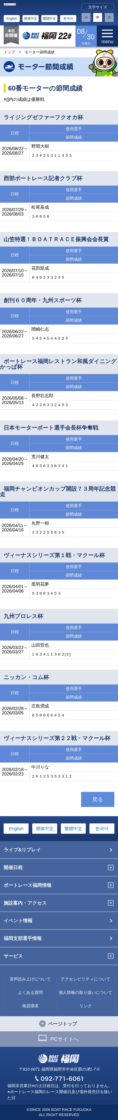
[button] (10, 4)
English (11, 18)
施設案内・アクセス (25, 903)
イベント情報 (18, 920)
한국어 (68, 18)
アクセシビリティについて (85, 979)
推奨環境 (30, 1006)
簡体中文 (30, 18)
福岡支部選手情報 (23, 938)
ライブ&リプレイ (22, 849)
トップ (9, 52)
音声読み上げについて (30, 979)
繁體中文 (49, 18)
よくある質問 (30, 992)
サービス (13, 956)
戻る (97, 799)
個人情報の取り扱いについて (85, 992)
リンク (85, 1006)
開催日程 (13, 867)
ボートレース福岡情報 (28, 885)
